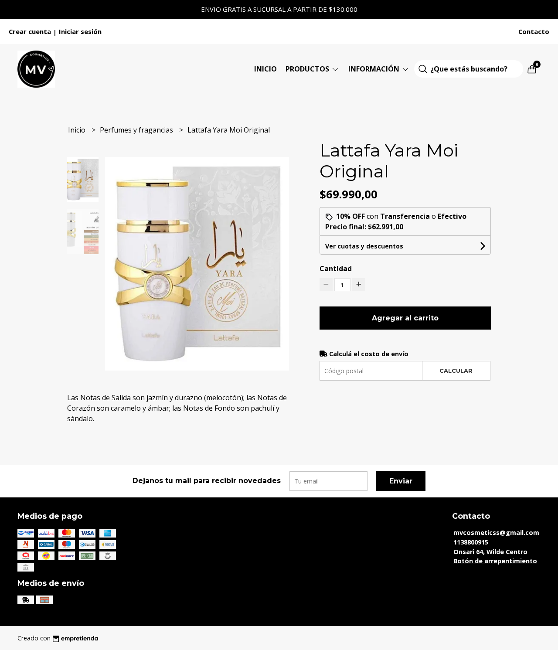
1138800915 (470, 542)
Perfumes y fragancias (137, 130)
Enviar (400, 481)
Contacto (533, 31)
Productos (308, 69)
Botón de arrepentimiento (495, 561)
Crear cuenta (30, 31)
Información (374, 69)
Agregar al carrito (405, 318)
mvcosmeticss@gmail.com (496, 532)
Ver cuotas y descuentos (364, 246)
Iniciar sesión (80, 31)
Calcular (456, 371)
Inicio (265, 69)
